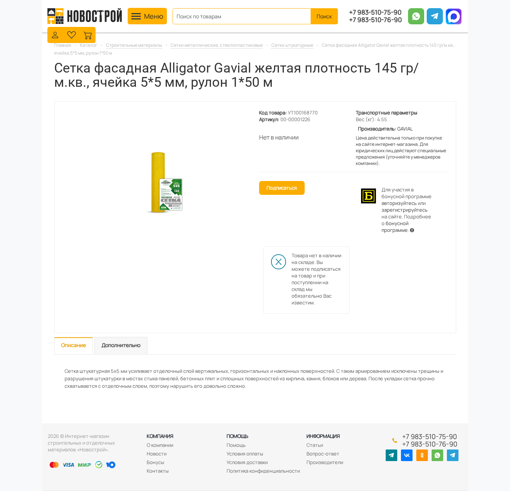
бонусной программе (395, 226)
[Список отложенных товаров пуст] (71, 34)
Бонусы (155, 462)
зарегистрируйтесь (404, 209)
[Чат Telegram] (452, 455)
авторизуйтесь (399, 203)
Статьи (315, 445)
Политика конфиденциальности (263, 470)
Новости (157, 453)
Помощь (237, 436)
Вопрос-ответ (323, 453)
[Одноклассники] (422, 455)
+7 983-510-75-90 (375, 12)
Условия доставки (247, 462)
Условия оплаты (245, 453)
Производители (325, 462)
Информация (323, 436)
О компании (160, 445)
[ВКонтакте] (407, 455)
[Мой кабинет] (55, 34)
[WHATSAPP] (437, 455)
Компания (160, 436)
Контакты (158, 470)
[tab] (73, 346)
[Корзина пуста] (88, 34)
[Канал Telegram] (391, 455)
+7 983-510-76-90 (375, 20)
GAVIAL (405, 128)
